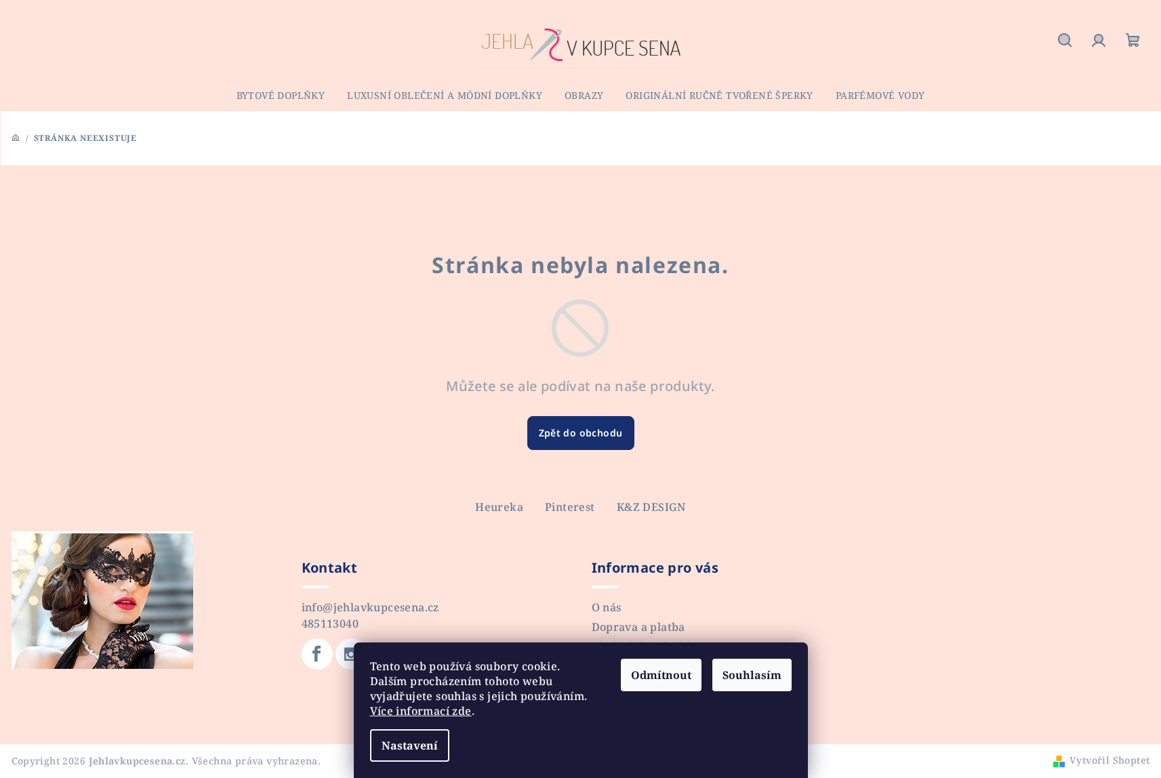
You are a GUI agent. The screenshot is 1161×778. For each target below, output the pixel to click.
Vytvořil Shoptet (1109, 760)
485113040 (330, 623)
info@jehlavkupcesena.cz (370, 607)
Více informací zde (421, 710)
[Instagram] (351, 654)
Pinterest (570, 506)
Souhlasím (751, 675)
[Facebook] (317, 654)
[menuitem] (281, 95)
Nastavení (410, 745)
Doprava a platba (638, 626)
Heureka (499, 506)
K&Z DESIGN (651, 506)
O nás (607, 607)
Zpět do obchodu (581, 432)
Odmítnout (661, 675)
